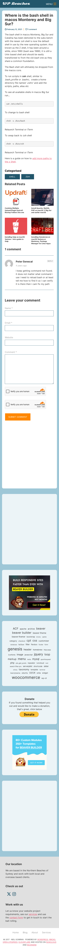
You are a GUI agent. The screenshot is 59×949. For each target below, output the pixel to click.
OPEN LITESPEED (10, 942)
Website (9, 337)
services (33, 914)
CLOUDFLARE (24, 942)
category (13, 641)
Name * (9, 308)
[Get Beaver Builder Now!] (29, 592)
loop (47, 654)
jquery (38, 654)
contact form (16, 917)
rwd (46, 663)
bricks (38, 637)
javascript (29, 655)
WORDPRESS (42, 939)
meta (29, 659)
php (12, 662)
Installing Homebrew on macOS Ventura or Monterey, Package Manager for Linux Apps (41, 240)
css (35, 640)
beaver (40, 628)
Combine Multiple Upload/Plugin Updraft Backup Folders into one (14, 210)
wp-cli (44, 678)
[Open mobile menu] (55, 4)
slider (46, 666)
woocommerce (26, 677)
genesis (15, 649)
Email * (8, 322)
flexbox (34, 644)
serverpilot (27, 666)
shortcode (38, 666)
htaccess (47, 650)
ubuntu (25, 673)
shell (12, 176)
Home (15, 932)
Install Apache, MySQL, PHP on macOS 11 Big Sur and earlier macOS (41, 210)
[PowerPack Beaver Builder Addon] (29, 752)
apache (23, 629)
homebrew (37, 650)
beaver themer (18, 636)
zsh (28, 176)
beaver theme (39, 633)
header (28, 649)
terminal (42, 670)
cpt (29, 640)
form (46, 645)
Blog (25, 932)
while (39, 673)
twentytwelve (15, 673)
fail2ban (21, 645)
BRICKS (52, 939)
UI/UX (32, 672)
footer (41, 645)
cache (44, 637)
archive (31, 628)
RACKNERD (31, 945)
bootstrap (31, 637)
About (35, 932)
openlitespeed (46, 659)
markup (12, 659)
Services (46, 932)
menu (22, 659)
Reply (50, 261)
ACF (15, 628)
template (34, 669)
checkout (21, 641)
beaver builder (21, 632)
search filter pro (16, 666)
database (13, 645)
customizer (44, 641)
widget (45, 673)
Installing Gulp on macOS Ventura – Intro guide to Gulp (15, 239)
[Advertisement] (29, 453)
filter (28, 644)
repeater (31, 663)
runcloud (40, 663)
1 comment (32, 29)
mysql (35, 659)
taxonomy (24, 669)
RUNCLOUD (51, 942)
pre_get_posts (21, 663)
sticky (15, 670)
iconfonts (11, 655)
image (20, 654)
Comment (11, 352)
